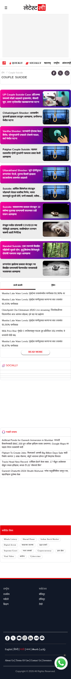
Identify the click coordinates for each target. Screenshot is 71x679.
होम (2, 73)
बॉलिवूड (42, 594)
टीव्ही (41, 604)
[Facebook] (53, 73)
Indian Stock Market (50, 539)
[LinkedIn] (30, 637)
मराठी (22, 650)
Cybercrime (35, 556)
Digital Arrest (10, 545)
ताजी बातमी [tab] (17, 285)
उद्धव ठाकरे (43, 545)
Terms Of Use (22, 661)
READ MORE (35, 352)
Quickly (17, 63)
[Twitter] (60, 73)
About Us (9, 661)
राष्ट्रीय (56, 63)
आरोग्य (22, 556)
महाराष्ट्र (47, 63)
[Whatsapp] (67, 73)
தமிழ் (42, 650)
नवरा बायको (27, 551)
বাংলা (28, 650)
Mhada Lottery (10, 539)
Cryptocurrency (45, 551)
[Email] (42, 637)
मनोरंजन (43, 589)
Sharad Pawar (29, 539)
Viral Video (9, 556)
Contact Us (36, 661)
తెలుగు (35, 650)
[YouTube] (19, 637)
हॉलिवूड (42, 599)
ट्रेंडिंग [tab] (53, 285)
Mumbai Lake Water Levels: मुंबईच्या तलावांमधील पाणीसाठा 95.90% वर (33, 294)
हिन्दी (16, 650)
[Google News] (36, 637)
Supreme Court (10, 551)
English (8, 650)
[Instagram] (24, 637)
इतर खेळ (60, 551)
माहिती (6, 599)
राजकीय (6, 594)
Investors (47, 661)
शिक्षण (6, 604)
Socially (35, 63)
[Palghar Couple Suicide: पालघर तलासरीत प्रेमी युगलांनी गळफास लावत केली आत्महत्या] (56, 153)
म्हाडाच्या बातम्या (28, 545)
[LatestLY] (34, 8)
